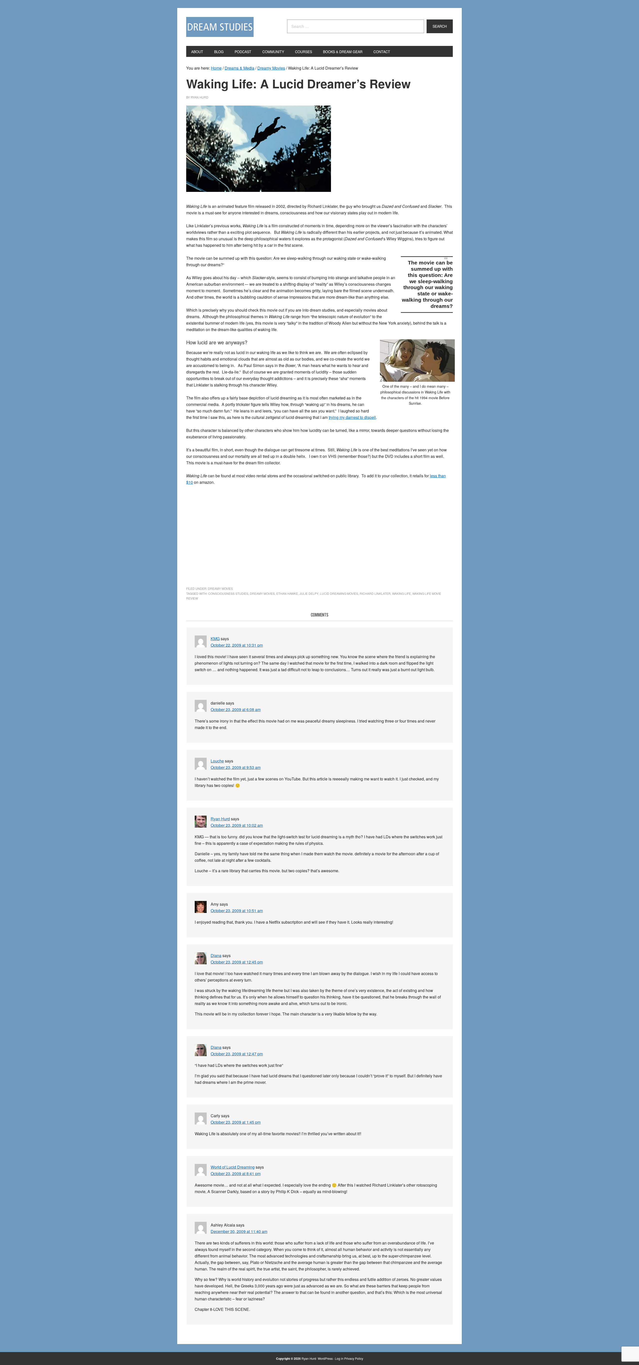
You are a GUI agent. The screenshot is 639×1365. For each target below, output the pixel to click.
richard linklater (375, 593)
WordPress (325, 1358)
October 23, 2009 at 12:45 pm (237, 962)
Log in (339, 1358)
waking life (401, 593)
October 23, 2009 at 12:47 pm (237, 1054)
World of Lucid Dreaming (233, 1167)
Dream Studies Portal (220, 27)
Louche (217, 761)
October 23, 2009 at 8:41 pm (236, 1173)
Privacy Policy (353, 1358)
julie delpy (309, 593)
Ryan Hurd (220, 819)
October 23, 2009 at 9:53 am (236, 767)
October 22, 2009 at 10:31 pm (237, 645)
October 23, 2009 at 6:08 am (236, 709)
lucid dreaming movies (339, 593)
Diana (216, 955)
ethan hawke (287, 593)
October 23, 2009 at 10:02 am (237, 825)
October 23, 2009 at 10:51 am (237, 910)
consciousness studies (228, 593)
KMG (215, 638)
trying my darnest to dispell (352, 417)
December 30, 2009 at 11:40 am (239, 1231)
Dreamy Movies (220, 588)
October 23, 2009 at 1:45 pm (236, 1122)
